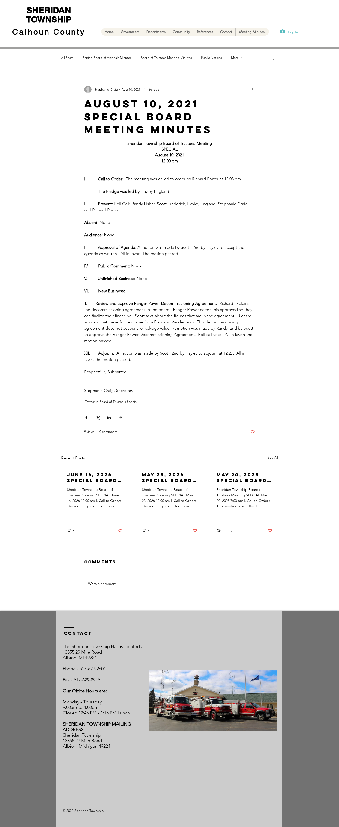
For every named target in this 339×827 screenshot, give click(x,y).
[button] (272, 58)
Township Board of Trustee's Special (111, 402)
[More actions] (252, 89)
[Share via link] (120, 417)
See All (273, 457)
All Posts (67, 58)
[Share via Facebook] (86, 417)
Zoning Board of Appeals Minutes (107, 58)
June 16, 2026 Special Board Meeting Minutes (92, 477)
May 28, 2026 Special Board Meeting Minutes (167, 477)
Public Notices (211, 58)
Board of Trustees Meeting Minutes (166, 58)
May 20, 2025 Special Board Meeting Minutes (242, 477)
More (235, 58)
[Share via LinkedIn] (109, 417)
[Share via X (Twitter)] (97, 417)
